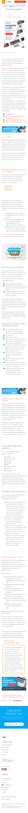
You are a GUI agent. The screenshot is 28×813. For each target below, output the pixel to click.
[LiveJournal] (19, 700)
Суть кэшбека (8, 114)
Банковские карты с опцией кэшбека (15, 120)
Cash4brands (9, 190)
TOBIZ (9, 2)
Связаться (4, 782)
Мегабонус (9, 188)
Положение (21, 806)
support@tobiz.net (7, 785)
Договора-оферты (9, 804)
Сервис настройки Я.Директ (9, 797)
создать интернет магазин (13, 642)
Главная (5, 6)
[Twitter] (15, 700)
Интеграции (5, 752)
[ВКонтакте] (14, 700)
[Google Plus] (21, 700)
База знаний (11, 6)
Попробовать (20, 1)
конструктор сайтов (20, 103)
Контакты (4, 792)
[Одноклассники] (16, 700)
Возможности (5, 749)
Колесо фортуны (6, 799)
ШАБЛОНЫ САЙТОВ (14, 724)
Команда (4, 754)
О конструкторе (6, 747)
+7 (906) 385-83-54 (7, 778)
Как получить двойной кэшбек (13, 122)
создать (4, 236)
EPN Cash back (9, 186)
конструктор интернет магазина (13, 695)
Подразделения (6, 787)
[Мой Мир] (18, 700)
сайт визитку (9, 236)
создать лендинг (10, 640)
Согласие (4, 807)
